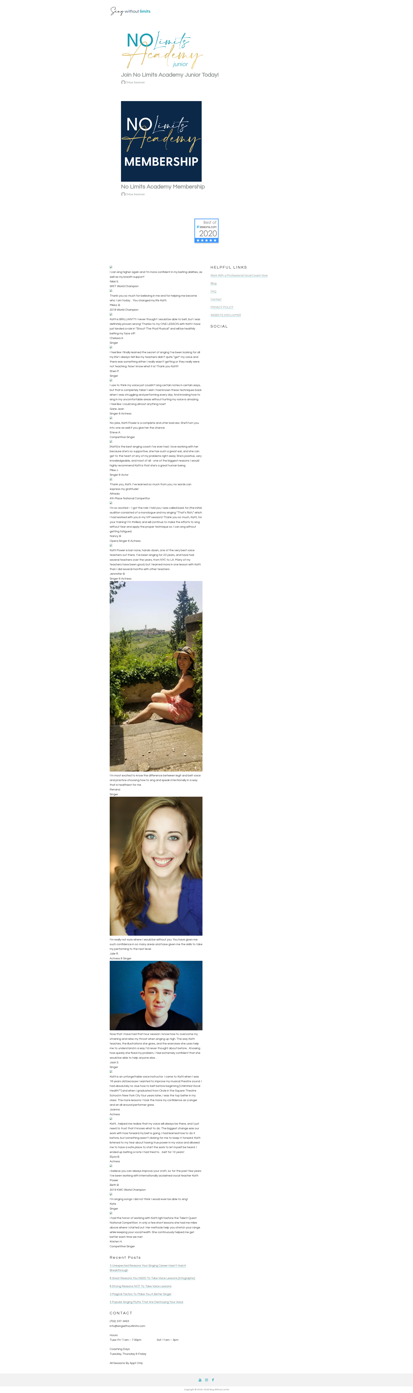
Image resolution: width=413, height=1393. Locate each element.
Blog (214, 283)
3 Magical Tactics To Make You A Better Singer (140, 1294)
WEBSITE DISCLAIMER (226, 315)
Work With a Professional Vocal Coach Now (239, 275)
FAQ (213, 291)
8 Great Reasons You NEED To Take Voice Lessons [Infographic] (152, 1278)
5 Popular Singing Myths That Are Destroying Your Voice (146, 1302)
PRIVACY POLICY (222, 307)
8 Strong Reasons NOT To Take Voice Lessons (140, 1286)
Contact (216, 299)
